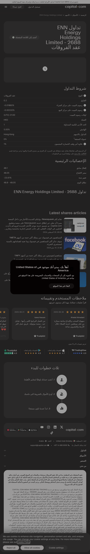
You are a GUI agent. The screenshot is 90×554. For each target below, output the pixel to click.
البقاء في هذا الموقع (61, 286)
